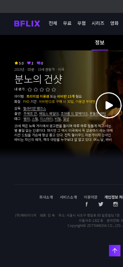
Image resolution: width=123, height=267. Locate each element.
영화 (114, 22)
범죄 (26, 118)
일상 (66, 118)
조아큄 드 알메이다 (74, 113)
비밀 (58, 118)
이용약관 (91, 197)
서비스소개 (68, 197)
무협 (81, 22)
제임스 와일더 (49, 113)
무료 (67, 22)
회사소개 (46, 197)
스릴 (35, 118)
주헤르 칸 (30, 113)
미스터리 (46, 118)
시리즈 (98, 22)
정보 (100, 42)
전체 (53, 22)
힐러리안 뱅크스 (34, 108)
